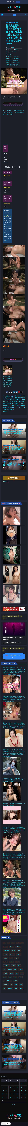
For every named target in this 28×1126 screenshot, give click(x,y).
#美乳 (14, 62)
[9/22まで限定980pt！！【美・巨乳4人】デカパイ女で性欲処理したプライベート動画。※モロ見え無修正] (12, 791)
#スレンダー (9, 54)
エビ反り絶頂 (6, 950)
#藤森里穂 (12, 65)
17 (3, 1094)
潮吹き (15, 977)
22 (21, 1094)
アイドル (11, 946)
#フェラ (8, 58)
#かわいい (8, 51)
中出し (12, 429)
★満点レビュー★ (7, 429)
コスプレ (5, 954)
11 (6, 1090)
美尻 (4, 988)
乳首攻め (10, 969)
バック (16, 958)
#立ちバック (9, 62)
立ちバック (6, 984)
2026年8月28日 (8, 1034)
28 (17, 1097)
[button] (25, 14)
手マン (22, 973)
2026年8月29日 (8, 1017)
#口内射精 (17, 58)
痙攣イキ (9, 980)
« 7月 (13, 1104)
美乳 (16, 984)
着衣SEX (15, 980)
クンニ (19, 950)
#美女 (18, 62)
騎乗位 (21, 988)
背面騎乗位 (10, 988)
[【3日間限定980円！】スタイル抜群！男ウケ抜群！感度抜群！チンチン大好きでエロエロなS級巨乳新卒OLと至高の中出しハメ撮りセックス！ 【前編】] (12, 923)
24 (3, 1097)
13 (14, 1090)
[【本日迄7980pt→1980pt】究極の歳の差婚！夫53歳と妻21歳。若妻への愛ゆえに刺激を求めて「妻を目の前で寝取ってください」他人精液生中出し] (12, 710)
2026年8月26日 (8, 1067)
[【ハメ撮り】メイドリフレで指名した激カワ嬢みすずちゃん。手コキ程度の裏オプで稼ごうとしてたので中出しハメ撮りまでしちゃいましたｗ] (12, 868)
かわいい (10, 22)
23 (25, 1094)
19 (10, 1094)
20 (14, 1094)
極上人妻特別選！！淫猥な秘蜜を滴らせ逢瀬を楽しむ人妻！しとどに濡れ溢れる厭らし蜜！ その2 (13, 112)
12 (10, 1090)
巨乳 (14, 22)
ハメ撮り (12, 445)
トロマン (18, 954)
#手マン (12, 60)
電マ (16, 988)
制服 (15, 969)
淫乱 (10, 977)
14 (17, 1090)
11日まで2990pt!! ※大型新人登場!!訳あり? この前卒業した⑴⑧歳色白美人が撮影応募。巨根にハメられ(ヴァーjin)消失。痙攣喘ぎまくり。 (19, 401)
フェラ (17, 961)
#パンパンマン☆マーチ (12, 56)
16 (25, 1090)
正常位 (5, 977)
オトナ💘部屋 (14, 7)
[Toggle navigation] (14, 15)
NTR (7, 22)
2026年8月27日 (8, 1050)
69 (8, 943)
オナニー (5, 459)
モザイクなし (6, 965)
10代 (4, 943)
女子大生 (5, 973)
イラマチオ (18, 946)
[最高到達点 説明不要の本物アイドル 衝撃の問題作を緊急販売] (12, 815)
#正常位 (16, 60)
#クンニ (14, 51)
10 (3, 1090)
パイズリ (5, 961)
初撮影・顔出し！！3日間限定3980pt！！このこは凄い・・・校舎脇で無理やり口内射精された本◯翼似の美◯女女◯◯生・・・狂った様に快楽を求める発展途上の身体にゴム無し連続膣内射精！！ (14, 884)
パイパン (11, 961)
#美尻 (7, 65)
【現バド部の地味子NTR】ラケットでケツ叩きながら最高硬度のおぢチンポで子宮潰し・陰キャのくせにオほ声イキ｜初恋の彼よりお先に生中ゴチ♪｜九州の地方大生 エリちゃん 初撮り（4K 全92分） (14, 671)
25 (6, 1097)
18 (6, 1094)
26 (10, 1097)
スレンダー (12, 954)
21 (17, 1094)
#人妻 (12, 58)
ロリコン (13, 965)
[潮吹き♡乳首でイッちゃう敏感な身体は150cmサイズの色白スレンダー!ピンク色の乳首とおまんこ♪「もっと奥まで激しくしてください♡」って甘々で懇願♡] (12, 841)
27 (14, 1097)
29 (21, 1097)
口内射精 (20, 969)
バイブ (11, 958)
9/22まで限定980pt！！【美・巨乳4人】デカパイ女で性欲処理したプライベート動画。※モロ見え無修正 (14, 780)
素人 (18, 429)
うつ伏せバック (20, 943)
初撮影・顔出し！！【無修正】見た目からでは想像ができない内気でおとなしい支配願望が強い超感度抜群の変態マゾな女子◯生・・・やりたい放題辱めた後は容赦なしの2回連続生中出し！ (14, 753)
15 (21, 1090)
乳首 (4, 969)
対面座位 (11, 973)
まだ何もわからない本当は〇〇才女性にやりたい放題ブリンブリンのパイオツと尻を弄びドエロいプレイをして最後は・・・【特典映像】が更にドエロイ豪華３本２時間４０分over (8, 403)
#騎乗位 (17, 65)
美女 (17, 22)
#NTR (16, 49)
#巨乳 (7, 60)
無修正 (16, 429)
